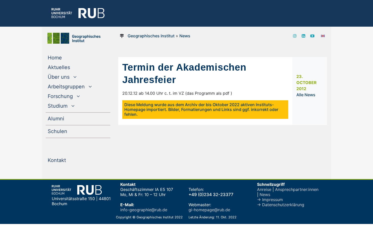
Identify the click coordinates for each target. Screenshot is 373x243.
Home (65, 57)
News (184, 35)
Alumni (66, 118)
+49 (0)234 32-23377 (211, 194)
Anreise (264, 189)
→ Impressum (270, 199)
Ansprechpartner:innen (296, 189)
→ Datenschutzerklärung (280, 204)
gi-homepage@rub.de (209, 209)
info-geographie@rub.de (143, 209)
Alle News (305, 94)
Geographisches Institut (151, 35)
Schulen (68, 131)
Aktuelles (69, 67)
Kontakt (67, 160)
